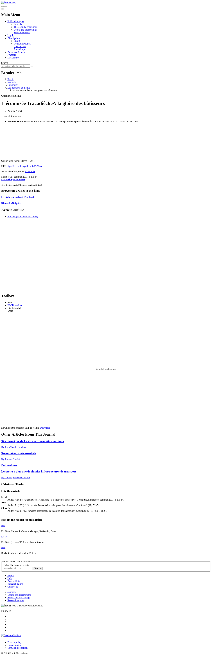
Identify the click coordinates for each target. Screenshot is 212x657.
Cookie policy (14, 645)
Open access (20, 46)
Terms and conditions (17, 647)
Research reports (22, 32)
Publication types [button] (15, 21)
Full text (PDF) (14, 216)
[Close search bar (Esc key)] (5, 6)
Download (45, 427)
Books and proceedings (25, 29)
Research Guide (15, 584)
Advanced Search (16, 52)
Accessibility (13, 581)
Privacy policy (14, 642)
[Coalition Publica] (11, 635)
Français (11, 54)
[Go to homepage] (8, 2)
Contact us (12, 586)
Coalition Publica (22, 43)
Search (4, 63)
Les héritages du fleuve (18, 87)
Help (9, 578)
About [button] (10, 38)
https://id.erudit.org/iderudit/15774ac (24, 166)
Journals (18, 24)
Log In (10, 35)
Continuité (12, 85)
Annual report (20, 49)
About (17, 38)
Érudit (17, 41)
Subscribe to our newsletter (17, 565)
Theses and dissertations (25, 27)
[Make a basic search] (2, 6)
